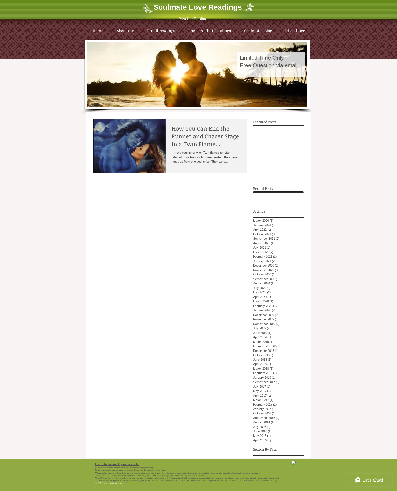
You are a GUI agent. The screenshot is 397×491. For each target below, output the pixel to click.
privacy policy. (161, 470)
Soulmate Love (179, 7)
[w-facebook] (294, 463)
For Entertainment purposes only (117, 464)
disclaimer (147, 470)
